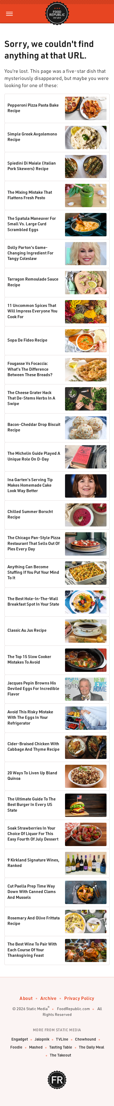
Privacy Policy (79, 998)
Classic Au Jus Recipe (26, 630)
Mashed (36, 1047)
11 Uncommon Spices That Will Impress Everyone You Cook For (32, 311)
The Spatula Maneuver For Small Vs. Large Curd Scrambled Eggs (31, 223)
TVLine (62, 1039)
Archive (48, 998)
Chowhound (85, 1039)
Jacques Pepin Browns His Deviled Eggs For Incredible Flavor (33, 688)
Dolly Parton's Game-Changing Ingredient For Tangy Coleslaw (30, 253)
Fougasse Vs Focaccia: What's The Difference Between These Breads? (30, 369)
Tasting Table (60, 1047)
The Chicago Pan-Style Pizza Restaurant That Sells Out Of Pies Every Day (33, 543)
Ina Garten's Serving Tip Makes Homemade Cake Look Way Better (30, 485)
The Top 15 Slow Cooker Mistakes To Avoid (29, 659)
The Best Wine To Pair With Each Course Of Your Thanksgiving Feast (32, 949)
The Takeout (60, 1055)
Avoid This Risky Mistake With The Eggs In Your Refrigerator (30, 717)
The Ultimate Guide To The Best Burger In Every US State (31, 804)
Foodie (16, 1047)
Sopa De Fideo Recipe (27, 340)
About (26, 998)
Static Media (37, 1008)
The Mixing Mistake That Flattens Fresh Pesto (29, 194)
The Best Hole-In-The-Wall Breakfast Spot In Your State (33, 601)
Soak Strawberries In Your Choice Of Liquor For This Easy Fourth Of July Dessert (32, 833)
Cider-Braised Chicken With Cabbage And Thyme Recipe (33, 746)
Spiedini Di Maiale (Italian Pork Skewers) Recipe (31, 165)
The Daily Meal (91, 1047)
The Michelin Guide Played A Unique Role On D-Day (33, 455)
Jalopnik (42, 1039)
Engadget (19, 1039)
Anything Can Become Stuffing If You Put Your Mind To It (33, 572)
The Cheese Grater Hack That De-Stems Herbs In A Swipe (31, 398)
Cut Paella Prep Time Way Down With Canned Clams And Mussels (31, 891)
